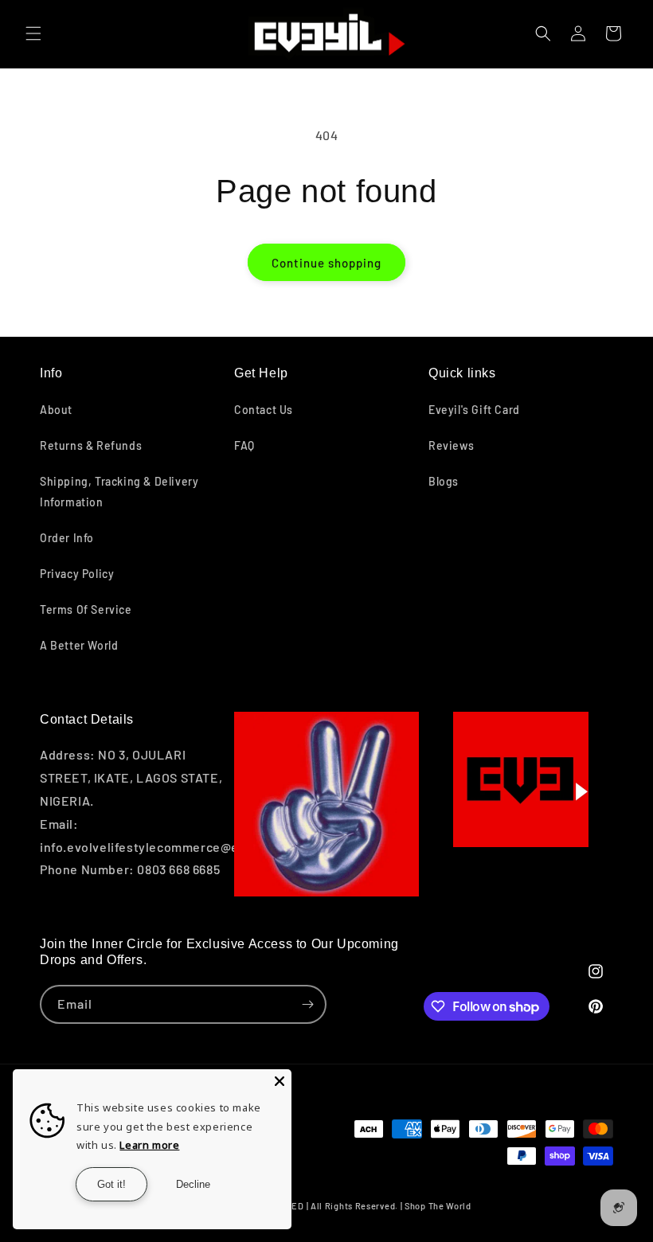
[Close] (279, 1081)
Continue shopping (326, 263)
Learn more (149, 1145)
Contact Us (263, 409)
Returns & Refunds (91, 445)
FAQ (244, 445)
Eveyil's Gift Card (474, 409)
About (56, 409)
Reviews (451, 445)
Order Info (67, 538)
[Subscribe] (307, 1004)
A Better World (79, 645)
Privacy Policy (77, 573)
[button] (33, 33)
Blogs (443, 481)
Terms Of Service (86, 609)
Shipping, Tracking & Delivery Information (119, 491)
